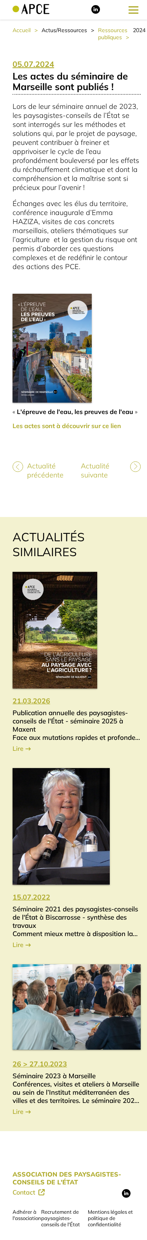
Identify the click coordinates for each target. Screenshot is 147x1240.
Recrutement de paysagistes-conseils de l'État (60, 1218)
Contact (25, 1192)
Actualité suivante (95, 470)
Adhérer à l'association (27, 1215)
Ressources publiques (112, 34)
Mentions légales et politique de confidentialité (110, 1218)
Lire (18, 748)
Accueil (22, 30)
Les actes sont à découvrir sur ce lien (67, 426)
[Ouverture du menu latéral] (133, 10)
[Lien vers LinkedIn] (95, 12)
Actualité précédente (45, 470)
